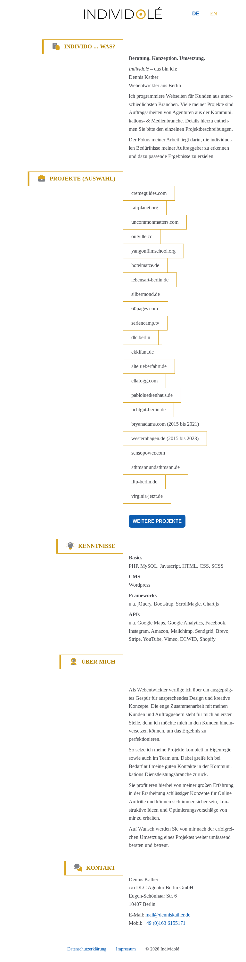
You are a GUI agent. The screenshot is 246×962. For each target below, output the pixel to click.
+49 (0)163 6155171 (164, 923)
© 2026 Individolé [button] (162, 949)
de (196, 13)
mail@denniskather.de (167, 914)
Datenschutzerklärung (86, 949)
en (213, 13)
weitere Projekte (157, 521)
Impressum (126, 949)
